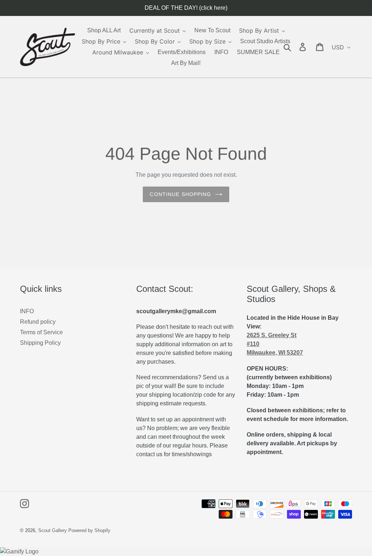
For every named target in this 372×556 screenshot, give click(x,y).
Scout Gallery (52, 530)
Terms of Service (41, 332)
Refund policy (38, 322)
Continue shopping (180, 194)
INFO (27, 311)
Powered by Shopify (89, 530)
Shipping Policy (40, 343)
